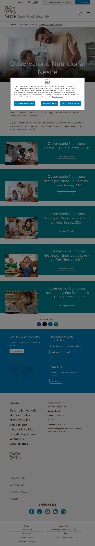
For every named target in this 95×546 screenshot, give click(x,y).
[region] (47, 94)
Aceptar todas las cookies (70, 103)
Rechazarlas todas (49, 103)
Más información (57, 97)
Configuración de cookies (24, 103)
